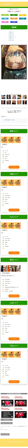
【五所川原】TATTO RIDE (9, 119)
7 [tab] (18, 94)
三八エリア (11, 35)
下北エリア (11, 40)
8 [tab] (20, 94)
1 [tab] (7, 94)
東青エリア (11, 32)
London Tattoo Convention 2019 (19, 397)
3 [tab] (11, 94)
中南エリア (11, 33)
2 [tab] (9, 94)
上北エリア (11, 38)
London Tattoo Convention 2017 (19, 409)
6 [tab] (16, 94)
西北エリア (11, 37)
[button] (5, 15)
